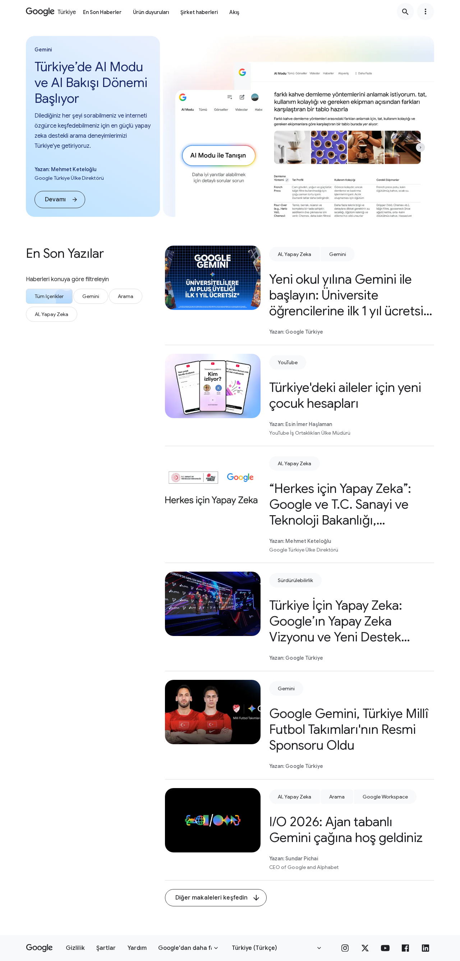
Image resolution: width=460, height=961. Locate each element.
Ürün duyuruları (151, 12)
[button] (59, 199)
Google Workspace (385, 796)
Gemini (337, 254)
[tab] (49, 296)
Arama (337, 796)
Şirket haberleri (199, 12)
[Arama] (405, 11)
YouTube (288, 362)
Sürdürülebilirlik (295, 580)
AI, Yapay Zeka (294, 254)
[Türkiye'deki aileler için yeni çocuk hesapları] (213, 386)
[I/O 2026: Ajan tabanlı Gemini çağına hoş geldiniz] (213, 820)
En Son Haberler (102, 12)
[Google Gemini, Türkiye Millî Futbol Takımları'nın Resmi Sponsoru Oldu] (213, 712)
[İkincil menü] (425, 11)
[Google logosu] (39, 948)
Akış (234, 12)
